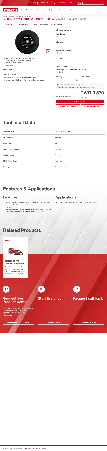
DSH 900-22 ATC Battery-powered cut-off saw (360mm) (14, 262)
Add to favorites (69, 106)
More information (9, 74)
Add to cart (81, 101)
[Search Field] (102, 3)
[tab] (9, 25)
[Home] (10, 9)
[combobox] (90, 3)
